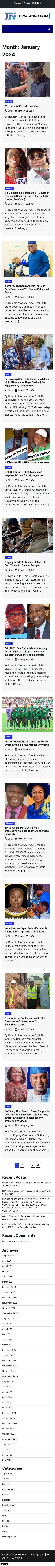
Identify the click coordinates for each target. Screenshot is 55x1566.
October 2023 (8, 1434)
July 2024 (6, 1387)
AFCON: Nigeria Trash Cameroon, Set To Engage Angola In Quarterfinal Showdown (27, 743)
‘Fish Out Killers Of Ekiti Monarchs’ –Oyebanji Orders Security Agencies (24, 474)
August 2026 (8, 1255)
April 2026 (7, 1277)
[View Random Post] (43, 29)
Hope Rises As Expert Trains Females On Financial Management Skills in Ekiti (26, 930)
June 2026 (7, 1266)
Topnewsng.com (34, 1554)
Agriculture (7, 1473)
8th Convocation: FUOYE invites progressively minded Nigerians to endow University (27, 831)
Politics (9, 644)
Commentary (8, 1489)
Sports (8, 737)
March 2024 (8, 1407)
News (8, 374)
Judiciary (6, 1510)
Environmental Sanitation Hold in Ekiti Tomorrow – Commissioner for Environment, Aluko (25, 1021)
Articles (9, 101)
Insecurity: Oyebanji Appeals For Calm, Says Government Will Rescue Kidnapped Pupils (27, 289)
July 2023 (6, 1450)
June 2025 (7, 1329)
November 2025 (9, 1303)
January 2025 (8, 1355)
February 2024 (9, 1413)
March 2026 (8, 1282)
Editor (10, 111)
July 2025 (6, 1324)
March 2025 (8, 1345)
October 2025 (8, 1308)
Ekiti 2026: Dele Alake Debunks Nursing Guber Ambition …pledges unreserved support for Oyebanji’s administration (26, 651)
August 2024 (8, 1381)
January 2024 (8, 1418)
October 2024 (8, 1371)
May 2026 (7, 1271)
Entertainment (8, 1505)
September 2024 (10, 1376)
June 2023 (7, 1455)
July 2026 (6, 1261)
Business (9, 188)
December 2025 (9, 1297)
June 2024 (7, 1392)
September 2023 (10, 1439)
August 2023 (8, 1444)
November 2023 (9, 1428)
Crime (8, 281)
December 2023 (9, 1423)
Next (38, 1165)
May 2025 (7, 1334)
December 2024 (9, 1360)
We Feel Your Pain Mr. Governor (21, 106)
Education (10, 823)
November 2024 (9, 1366)
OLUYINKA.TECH (12, 1558)
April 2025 (7, 1339)
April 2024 (7, 1402)
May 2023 (7, 1460)
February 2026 (9, 1287)
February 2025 (9, 1350)
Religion (5, 1526)
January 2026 (8, 1292)
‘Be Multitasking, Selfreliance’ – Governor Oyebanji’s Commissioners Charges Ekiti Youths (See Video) (27, 196)
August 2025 (8, 1318)
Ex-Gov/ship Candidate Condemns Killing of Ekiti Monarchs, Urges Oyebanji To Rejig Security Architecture (27, 382)
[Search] (49, 29)
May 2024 (7, 1397)
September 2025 (10, 1313)
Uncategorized (9, 1536)
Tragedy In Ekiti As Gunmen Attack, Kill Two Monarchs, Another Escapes (25, 564)
